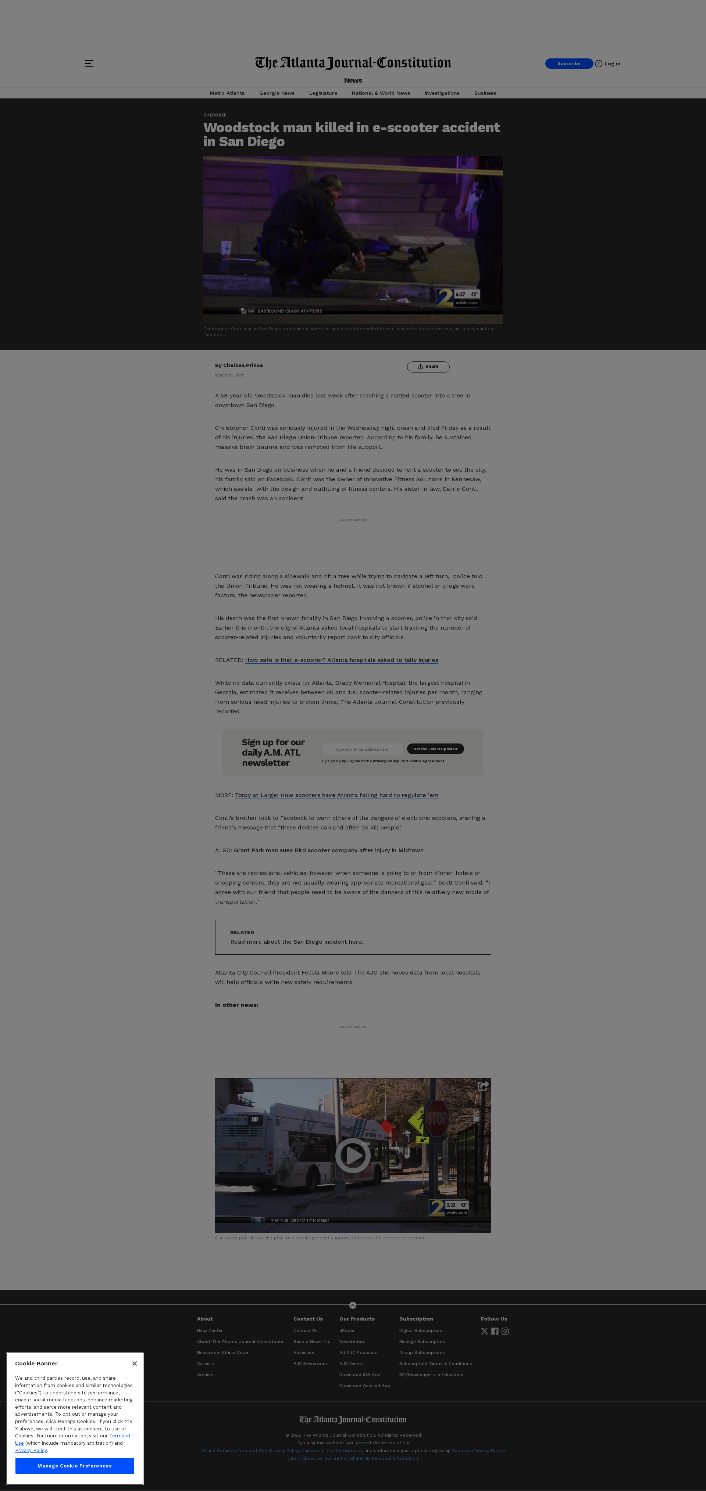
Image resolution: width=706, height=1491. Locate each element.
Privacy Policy (31, 1450)
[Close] (134, 1363)
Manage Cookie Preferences (75, 1466)
